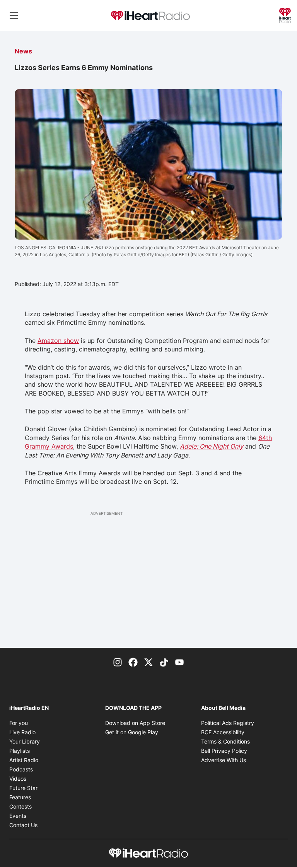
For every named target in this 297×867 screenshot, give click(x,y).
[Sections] (14, 15)
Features (20, 797)
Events (17, 815)
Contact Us (23, 825)
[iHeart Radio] (285, 15)
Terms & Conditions (225, 741)
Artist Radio (23, 760)
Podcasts (21, 769)
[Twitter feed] (148, 662)
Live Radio (22, 732)
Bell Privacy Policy (224, 750)
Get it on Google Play (131, 732)
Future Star (23, 788)
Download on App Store (135, 723)
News (23, 51)
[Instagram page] (117, 662)
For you (18, 723)
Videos (17, 778)
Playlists (19, 750)
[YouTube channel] (179, 662)
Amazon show (58, 340)
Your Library (24, 741)
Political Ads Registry (227, 723)
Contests (20, 806)
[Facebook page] (133, 662)
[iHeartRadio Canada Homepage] (150, 16)
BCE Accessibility (222, 732)
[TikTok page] (164, 662)
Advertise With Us (223, 760)
